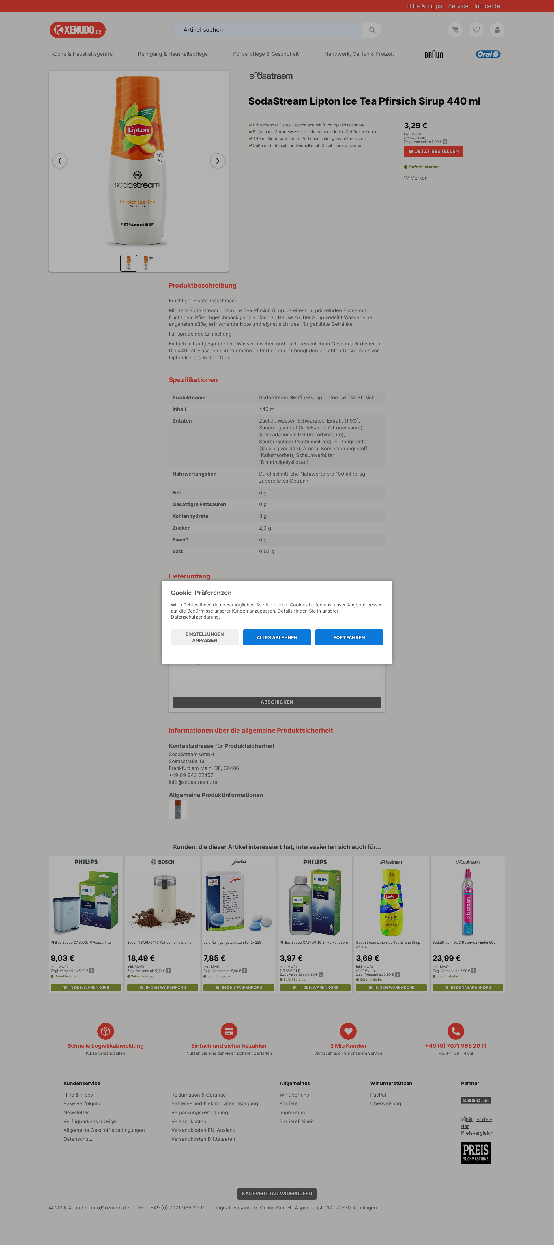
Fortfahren (349, 637)
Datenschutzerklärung (195, 617)
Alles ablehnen (277, 637)
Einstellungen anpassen (205, 637)
